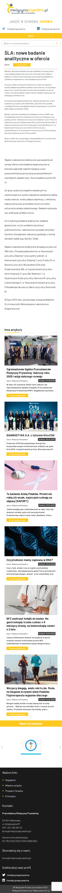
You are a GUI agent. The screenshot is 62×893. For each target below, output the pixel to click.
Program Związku (14, 790)
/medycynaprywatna (15, 29)
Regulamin (10, 780)
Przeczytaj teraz (17, 395)
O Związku (10, 796)
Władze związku (13, 785)
